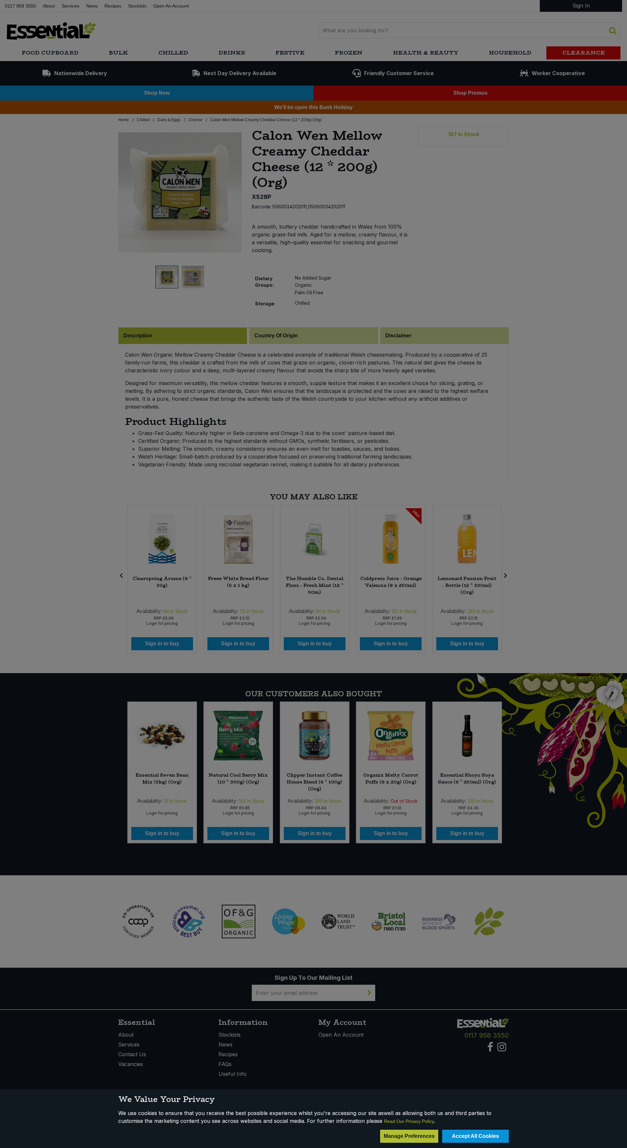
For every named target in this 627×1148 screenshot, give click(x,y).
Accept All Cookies (475, 1136)
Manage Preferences (409, 1136)
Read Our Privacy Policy (409, 1121)
